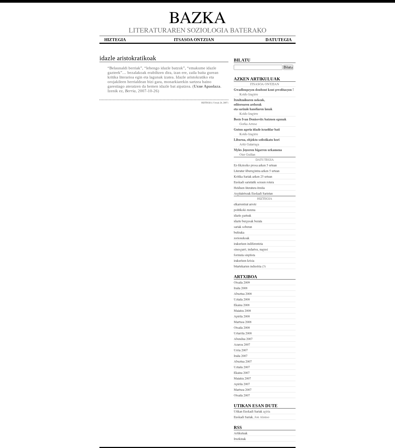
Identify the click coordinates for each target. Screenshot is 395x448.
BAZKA (197, 16)
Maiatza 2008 (242, 310)
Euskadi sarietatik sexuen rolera (254, 182)
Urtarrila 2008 (243, 333)
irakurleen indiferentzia (248, 243)
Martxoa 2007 (243, 389)
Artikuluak (240, 433)
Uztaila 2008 (242, 299)
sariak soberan (243, 226)
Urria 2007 (241, 350)
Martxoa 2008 (243, 322)
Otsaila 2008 (242, 327)
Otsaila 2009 (242, 282)
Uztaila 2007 (242, 367)
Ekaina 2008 (242, 305)
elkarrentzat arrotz (245, 204)
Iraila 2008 (240, 288)
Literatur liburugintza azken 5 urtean (256, 171)
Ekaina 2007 (242, 372)
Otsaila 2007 (242, 395)
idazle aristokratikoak (127, 58)
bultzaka (239, 232)
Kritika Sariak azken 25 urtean (253, 176)
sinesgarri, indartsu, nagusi (251, 249)
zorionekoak (241, 238)
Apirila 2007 (242, 384)
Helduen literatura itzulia (249, 187)
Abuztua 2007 (243, 361)
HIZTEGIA (206, 102)
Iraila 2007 (240, 355)
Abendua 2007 (243, 338)
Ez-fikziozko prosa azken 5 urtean (255, 165)
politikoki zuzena (244, 209)
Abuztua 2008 (243, 293)
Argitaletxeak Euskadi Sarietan (253, 193)
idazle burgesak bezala (248, 221)
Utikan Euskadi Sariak (248, 411)
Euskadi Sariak (243, 417)
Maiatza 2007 (242, 378)
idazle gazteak (242, 215)
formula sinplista (244, 255)
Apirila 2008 (242, 316)
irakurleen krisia (244, 260)
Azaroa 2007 (242, 344)
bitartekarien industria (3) (250, 266)
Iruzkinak (240, 438)
